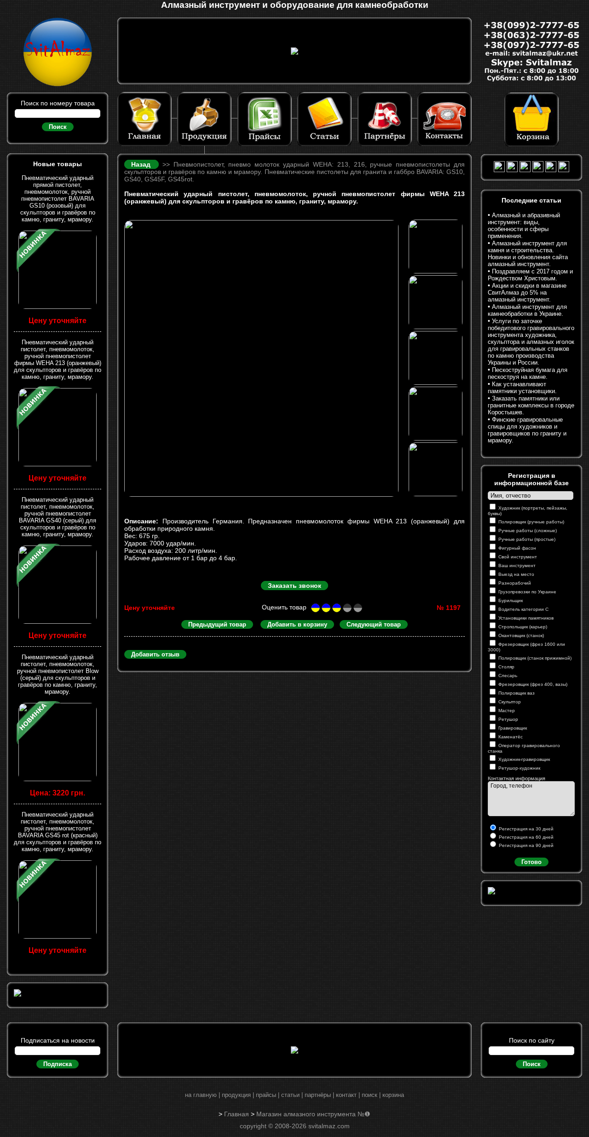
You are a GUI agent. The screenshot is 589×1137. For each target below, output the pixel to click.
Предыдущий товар (217, 624)
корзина (393, 1094)
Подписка (57, 1064)
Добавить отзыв (155, 654)
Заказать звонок (294, 585)
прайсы (266, 1094)
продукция (236, 1094)
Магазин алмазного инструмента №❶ (313, 1114)
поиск (369, 1094)
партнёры (318, 1094)
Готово (531, 862)
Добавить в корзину (297, 624)
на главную (201, 1094)
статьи (290, 1094)
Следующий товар (373, 624)
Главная (236, 1114)
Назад (142, 164)
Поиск (58, 126)
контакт (346, 1094)
